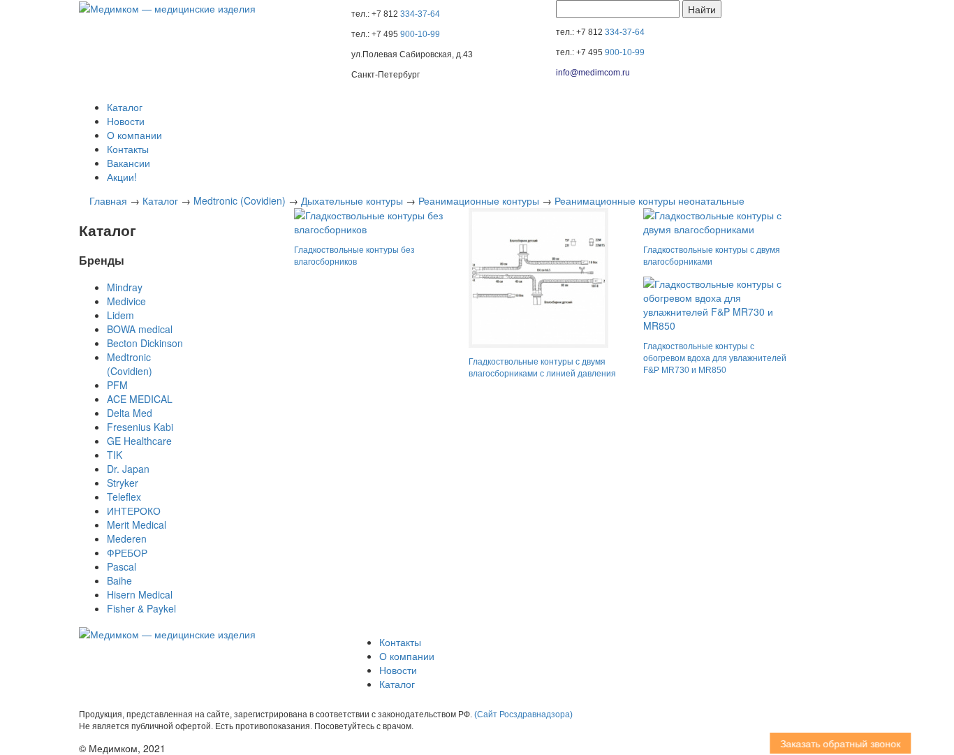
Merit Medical (136, 525)
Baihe (119, 580)
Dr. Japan (128, 469)
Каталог (124, 107)
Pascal (121, 566)
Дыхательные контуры (352, 200)
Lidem (120, 315)
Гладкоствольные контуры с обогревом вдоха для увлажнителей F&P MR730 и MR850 (714, 358)
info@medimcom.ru (593, 73)
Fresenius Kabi (140, 427)
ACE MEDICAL (140, 399)
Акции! (122, 177)
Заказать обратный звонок (836, 743)
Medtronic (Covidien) (239, 200)
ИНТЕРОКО (134, 511)
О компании (134, 135)
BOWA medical (140, 329)
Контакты (128, 149)
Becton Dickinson (145, 343)
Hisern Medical (140, 594)
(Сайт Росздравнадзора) (523, 714)
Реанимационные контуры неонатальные (649, 200)
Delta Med (129, 413)
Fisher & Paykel (141, 608)
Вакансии (128, 163)
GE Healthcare (139, 441)
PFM (117, 385)
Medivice (126, 301)
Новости (126, 121)
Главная (108, 200)
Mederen (127, 538)
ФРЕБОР (127, 552)
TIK (114, 455)
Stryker (122, 483)
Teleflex (124, 497)
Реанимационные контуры (478, 200)
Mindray (124, 287)
